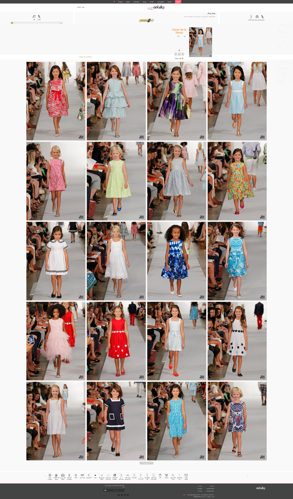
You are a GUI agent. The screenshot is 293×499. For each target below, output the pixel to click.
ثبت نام (79, 7)
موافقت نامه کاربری (210, 488)
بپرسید (144, 2)
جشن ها (170, 2)
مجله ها (152, 2)
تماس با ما (200, 491)
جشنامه (178, 1)
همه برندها (178, 58)
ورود (83, 7)
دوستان (128, 2)
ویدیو (120, 2)
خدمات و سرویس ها (210, 491)
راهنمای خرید (160, 2)
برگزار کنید (136, 2)
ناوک (186, 494)
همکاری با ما (200, 488)
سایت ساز (200, 486)
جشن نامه (212, 486)
